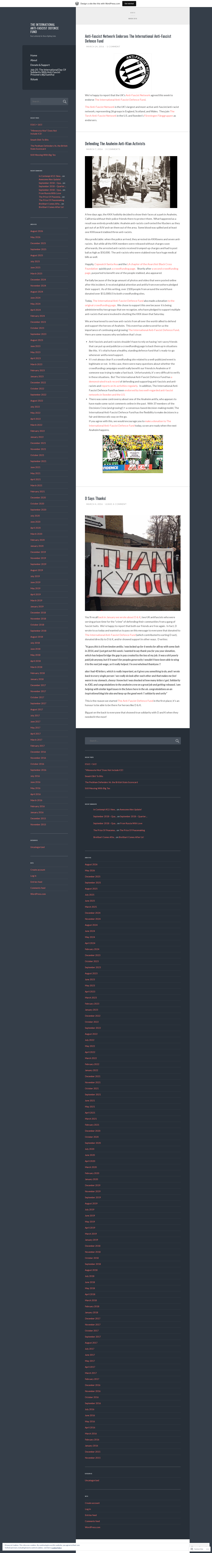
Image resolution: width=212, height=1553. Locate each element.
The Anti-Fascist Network (99, 106)
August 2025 (36, 255)
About (33, 60)
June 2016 (35, 782)
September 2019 (38, 564)
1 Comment (113, 46)
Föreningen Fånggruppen (158, 115)
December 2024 (38, 279)
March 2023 (36, 364)
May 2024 (35, 303)
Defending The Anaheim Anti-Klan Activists (115, 143)
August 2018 (36, 636)
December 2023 (38, 322)
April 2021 (35, 479)
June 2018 (35, 649)
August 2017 (36, 709)
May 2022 (35, 412)
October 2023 (37, 328)
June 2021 (35, 467)
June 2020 (35, 521)
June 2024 (35, 297)
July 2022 (35, 406)
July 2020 (35, 515)
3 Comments (112, 149)
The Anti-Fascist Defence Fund (135, 700)
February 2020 (37, 540)
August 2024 (36, 291)
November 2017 (38, 691)
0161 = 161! (36, 124)
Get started (129, 3)
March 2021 (36, 485)
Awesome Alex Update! (50, 179)
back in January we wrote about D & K (119, 617)
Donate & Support (40, 64)
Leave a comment (116, 504)
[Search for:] (49, 101)
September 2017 (38, 703)
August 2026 (36, 231)
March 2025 (36, 273)
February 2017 (37, 745)
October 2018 (37, 624)
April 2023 (35, 358)
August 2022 (36, 400)
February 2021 (37, 491)
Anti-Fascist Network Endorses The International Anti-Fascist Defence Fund (128, 38)
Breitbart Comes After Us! (51, 207)
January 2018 (37, 679)
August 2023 (36, 340)
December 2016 (38, 751)
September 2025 (38, 249)
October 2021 (37, 455)
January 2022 (37, 437)
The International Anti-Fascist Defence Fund (44, 28)
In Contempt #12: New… (50, 176)
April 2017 (35, 733)
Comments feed (37, 888)
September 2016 (38, 770)
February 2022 (37, 431)
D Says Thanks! (95, 498)
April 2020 (35, 527)
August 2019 (36, 570)
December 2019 (38, 552)
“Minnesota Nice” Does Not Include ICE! (104, 770)
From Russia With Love (50, 193)
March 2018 (36, 667)
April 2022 (35, 418)
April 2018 (35, 661)
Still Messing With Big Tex (43, 155)
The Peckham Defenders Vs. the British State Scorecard (111, 782)
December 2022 (38, 382)
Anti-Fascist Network (138, 95)
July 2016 (35, 776)
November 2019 (38, 558)
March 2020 (36, 534)
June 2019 (35, 582)
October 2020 (37, 503)
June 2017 (35, 721)
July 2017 (35, 715)
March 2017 (36, 739)
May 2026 (35, 237)
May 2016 (35, 788)
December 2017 (38, 685)
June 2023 (35, 346)
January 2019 (37, 606)
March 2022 (36, 425)
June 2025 (35, 267)
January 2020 (37, 546)
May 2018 (35, 655)
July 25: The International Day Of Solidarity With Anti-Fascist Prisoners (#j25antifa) (48, 72)
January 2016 (37, 812)
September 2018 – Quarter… (52, 186)
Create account (37, 869)
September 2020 (38, 509)
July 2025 (35, 261)
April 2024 (35, 309)
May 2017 (35, 727)
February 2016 (37, 806)
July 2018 (35, 642)
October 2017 (37, 697)
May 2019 (35, 588)
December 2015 (38, 818)
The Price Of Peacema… (50, 196)
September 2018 (38, 630)
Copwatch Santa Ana (106, 264)
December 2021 (38, 443)
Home (33, 55)
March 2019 (36, 600)
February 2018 (37, 673)
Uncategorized (37, 847)
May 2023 (35, 352)
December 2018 (38, 612)
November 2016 (38, 758)
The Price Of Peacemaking (51, 200)
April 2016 (35, 794)
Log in (33, 875)
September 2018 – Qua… (50, 183)
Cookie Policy (56, 1548)
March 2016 (36, 800)
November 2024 (38, 285)
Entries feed (36, 882)
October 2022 (37, 388)
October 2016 (37, 764)
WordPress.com (38, 894)
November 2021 (38, 449)
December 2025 (38, 243)
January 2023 (37, 376)
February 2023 (37, 370)
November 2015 (38, 824)
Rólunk (34, 79)
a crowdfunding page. (124, 268)
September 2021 (38, 461)
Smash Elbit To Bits (39, 139)
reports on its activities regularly (119, 385)
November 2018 (38, 618)
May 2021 (35, 473)
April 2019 (35, 594)
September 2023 (38, 334)
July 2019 (35, 576)
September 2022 (38, 394)
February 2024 (37, 316)
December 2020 (38, 497)
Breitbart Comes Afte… (50, 203)
